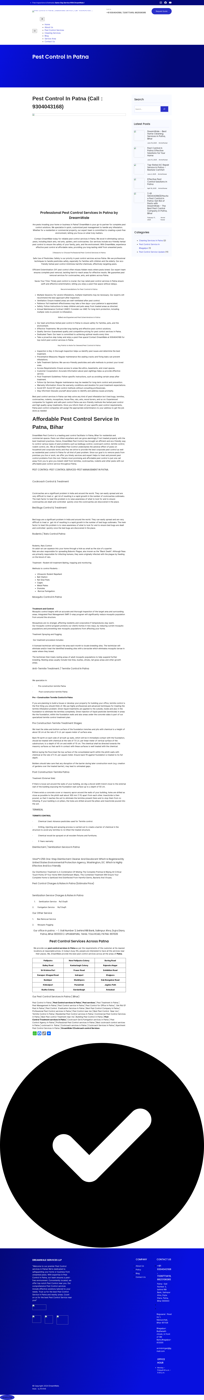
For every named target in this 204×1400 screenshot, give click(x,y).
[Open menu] (34, 31)
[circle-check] (102, 1247)
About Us (140, 1266)
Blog (138, 1273)
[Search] (164, 109)
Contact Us (141, 1277)
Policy (138, 1270)
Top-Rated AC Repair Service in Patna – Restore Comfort (158, 167)
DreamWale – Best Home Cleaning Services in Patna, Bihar (156, 135)
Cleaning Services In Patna (151, 240)
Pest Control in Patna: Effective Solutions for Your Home (156, 152)
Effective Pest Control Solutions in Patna (157, 182)
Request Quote (161, 11)
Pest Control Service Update (152, 252)
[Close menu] (42, 19)
